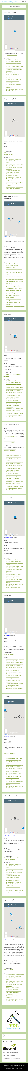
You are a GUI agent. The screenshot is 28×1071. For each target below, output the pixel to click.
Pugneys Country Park (10, 900)
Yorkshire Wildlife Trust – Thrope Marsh (12, 374)
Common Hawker (13, 72)
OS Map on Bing (7, 152)
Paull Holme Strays (9, 497)
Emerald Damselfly (13, 61)
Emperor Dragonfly (13, 79)
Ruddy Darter (14, 90)
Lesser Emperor (13, 455)
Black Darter (13, 188)
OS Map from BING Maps (9, 450)
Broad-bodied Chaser (14, 84)
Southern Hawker (13, 76)
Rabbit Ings (7, 696)
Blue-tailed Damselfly (14, 66)
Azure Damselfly (13, 68)
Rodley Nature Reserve (10, 12)
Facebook (4, 1035)
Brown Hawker (12, 77)
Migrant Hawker (12, 74)
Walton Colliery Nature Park (11, 796)
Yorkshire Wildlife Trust (9, 357)
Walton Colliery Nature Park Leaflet (11, 857)
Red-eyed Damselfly (14, 387)
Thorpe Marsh (7, 314)
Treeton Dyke (7, 595)
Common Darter (14, 89)
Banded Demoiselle (15, 59)
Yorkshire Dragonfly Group (9, 1)
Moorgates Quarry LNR (10, 98)
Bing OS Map (6, 376)
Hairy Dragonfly (15, 293)
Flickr (7, 1035)
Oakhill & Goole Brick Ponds (11, 424)
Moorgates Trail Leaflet (9, 154)
